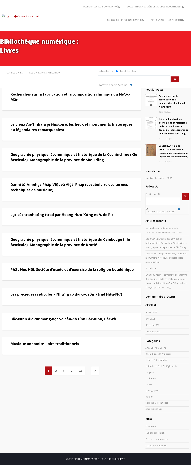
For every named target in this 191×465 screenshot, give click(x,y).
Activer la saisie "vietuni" (113, 85)
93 (80, 371)
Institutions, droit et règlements (161, 366)
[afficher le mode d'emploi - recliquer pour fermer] (131, 85)
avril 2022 (150, 318)
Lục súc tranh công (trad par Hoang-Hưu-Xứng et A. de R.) (61, 214)
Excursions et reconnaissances (123, 20)
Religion (149, 396)
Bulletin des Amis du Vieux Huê (100, 6)
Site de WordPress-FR (156, 445)
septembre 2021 (153, 331)
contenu (132, 71)
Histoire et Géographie (156, 360)
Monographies (152, 390)
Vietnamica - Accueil (28, 16)
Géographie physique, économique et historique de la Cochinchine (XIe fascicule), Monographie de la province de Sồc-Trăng (173, 126)
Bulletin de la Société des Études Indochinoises (154, 6)
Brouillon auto (152, 268)
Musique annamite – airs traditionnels (44, 343)
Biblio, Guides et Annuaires (158, 353)
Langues (149, 372)
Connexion (150, 426)
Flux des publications (155, 432)
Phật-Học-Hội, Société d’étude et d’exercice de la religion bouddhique (72, 269)
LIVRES (148, 384)
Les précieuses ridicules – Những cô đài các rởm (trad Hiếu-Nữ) (66, 294)
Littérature (150, 378)
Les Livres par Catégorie (43, 72)
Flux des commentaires (156, 439)
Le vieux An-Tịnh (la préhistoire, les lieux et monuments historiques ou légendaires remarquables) (166, 257)
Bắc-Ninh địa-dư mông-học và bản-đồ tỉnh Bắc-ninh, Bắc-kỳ (63, 318)
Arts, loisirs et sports (155, 347)
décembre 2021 (153, 325)
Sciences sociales (153, 408)
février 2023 (151, 312)
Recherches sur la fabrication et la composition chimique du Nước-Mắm (163, 230)
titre (120, 71)
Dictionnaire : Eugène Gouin (166, 20)
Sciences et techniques (156, 402)
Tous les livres (14, 72)
